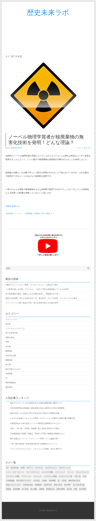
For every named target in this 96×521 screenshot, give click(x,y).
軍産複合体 (50, 489)
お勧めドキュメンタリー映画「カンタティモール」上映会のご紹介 (31, 285)
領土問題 (82, 489)
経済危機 (16, 489)
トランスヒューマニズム (15, 328)
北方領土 (36, 480)
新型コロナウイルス (13, 485)
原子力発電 (45, 213)
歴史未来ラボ (48, 12)
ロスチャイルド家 (65, 476)
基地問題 (52, 480)
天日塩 (63, 480)
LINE (23, 468)
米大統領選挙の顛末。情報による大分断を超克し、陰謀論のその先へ (32, 294)
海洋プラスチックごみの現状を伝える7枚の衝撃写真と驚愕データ (36, 403)
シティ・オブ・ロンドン (15, 472)
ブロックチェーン (82, 472)
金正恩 (69, 489)
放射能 (36, 213)
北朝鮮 (44, 480)
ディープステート (32, 472)
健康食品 (8, 351)
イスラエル (39, 468)
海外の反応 (58, 485)
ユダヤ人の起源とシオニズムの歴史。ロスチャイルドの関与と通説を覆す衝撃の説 (42, 418)
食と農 (8, 364)
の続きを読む (12, 206)
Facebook (15, 468)
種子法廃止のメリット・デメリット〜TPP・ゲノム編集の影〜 (34, 438)
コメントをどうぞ (84, 148)
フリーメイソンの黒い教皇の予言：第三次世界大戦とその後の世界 (31, 303)
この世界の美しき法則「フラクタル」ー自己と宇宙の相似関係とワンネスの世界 (37, 289)
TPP (7, 342)
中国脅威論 (10, 480)
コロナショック (64, 468)
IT (6, 378)
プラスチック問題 (12, 476)
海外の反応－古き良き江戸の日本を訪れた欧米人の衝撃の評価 (34, 413)
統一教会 (25, 489)
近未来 (8, 324)
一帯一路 (77, 476)
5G (7, 468)
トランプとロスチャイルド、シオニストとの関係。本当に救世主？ (36, 449)
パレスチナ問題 (47, 472)
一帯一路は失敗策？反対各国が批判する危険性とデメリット (33, 444)
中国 (84, 476)
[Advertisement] (48, 34)
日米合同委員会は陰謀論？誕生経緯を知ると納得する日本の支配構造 (37, 408)
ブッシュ (70, 472)
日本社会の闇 (10, 355)
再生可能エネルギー (13, 369)
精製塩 (8, 489)
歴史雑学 (8, 387)
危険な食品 (9, 337)
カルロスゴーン (51, 468)
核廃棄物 (28, 213)
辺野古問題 (61, 489)
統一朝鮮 (34, 489)
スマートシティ (11, 319)
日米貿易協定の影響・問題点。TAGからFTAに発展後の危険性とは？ (37, 433)
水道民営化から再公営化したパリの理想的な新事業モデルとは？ (35, 423)
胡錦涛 (41, 489)
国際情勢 (8, 360)
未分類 (8, 346)
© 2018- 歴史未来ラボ (48, 510)
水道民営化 (48, 485)
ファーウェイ (60, 472)
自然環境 (9, 213)
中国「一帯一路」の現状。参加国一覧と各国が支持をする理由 (34, 428)
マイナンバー (26, 476)
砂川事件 (67, 485)
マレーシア (37, 476)
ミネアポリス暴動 (50, 476)
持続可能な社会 (74, 480)
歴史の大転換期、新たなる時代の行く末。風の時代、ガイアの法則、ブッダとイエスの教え (41, 298)
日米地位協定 (28, 485)
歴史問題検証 (10, 382)
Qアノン (30, 468)
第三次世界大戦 (11, 333)
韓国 (75, 489)
